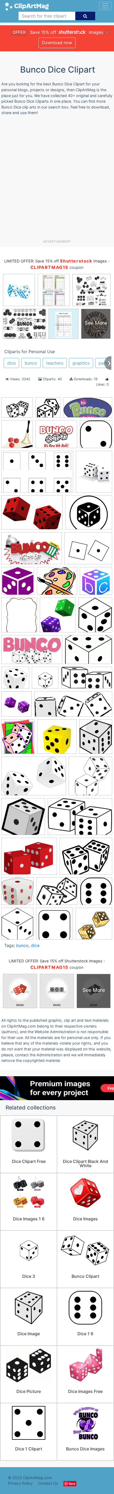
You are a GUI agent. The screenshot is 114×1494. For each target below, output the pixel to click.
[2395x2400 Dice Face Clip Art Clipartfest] (96, 893)
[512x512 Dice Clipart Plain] (48, 410)
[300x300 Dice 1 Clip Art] (45, 680)
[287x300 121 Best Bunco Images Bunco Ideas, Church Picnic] (17, 436)
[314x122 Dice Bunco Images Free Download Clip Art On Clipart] (73, 706)
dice (11, 363)
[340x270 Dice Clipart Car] (86, 858)
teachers (54, 363)
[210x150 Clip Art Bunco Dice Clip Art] (88, 652)
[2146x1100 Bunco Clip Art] (88, 410)
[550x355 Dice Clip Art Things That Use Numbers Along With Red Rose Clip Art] (80, 819)
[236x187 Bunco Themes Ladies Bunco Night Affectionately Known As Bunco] (56, 436)
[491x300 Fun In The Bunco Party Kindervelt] (32, 550)
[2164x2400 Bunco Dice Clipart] (57, 617)
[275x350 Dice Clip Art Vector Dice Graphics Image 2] (94, 474)
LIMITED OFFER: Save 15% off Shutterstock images (55, 961)
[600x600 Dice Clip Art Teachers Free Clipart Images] (90, 778)
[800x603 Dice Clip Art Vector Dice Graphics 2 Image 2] (29, 859)
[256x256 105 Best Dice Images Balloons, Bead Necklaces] (18, 583)
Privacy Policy (20, 1483)
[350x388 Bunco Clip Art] (19, 617)
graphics (81, 363)
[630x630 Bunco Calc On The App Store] (96, 583)
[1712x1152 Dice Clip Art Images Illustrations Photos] (34, 778)
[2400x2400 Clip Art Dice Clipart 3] (96, 436)
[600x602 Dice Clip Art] (56, 739)
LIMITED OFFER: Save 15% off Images (55, 261)
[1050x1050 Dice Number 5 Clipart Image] (54, 926)
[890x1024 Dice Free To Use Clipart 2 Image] (17, 926)
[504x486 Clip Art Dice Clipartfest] (15, 680)
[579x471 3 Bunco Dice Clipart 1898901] (57, 583)
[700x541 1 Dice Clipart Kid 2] (88, 550)
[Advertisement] (57, 179)
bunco (31, 363)
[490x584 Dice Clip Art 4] (18, 739)
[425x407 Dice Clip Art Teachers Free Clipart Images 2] (23, 819)
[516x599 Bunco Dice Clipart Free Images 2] (95, 617)
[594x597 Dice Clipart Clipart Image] (17, 894)
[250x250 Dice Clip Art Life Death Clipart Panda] (17, 706)
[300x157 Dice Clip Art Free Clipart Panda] (87, 680)
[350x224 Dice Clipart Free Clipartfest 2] (32, 515)
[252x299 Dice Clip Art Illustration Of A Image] (96, 739)
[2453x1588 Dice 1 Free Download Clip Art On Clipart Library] (37, 474)
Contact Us (48, 1483)
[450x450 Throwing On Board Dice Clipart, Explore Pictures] (94, 926)
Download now (57, 42)
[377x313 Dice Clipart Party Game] (88, 514)
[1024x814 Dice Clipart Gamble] (57, 894)
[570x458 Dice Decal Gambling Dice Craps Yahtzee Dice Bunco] (17, 410)
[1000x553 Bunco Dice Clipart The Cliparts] (32, 652)
